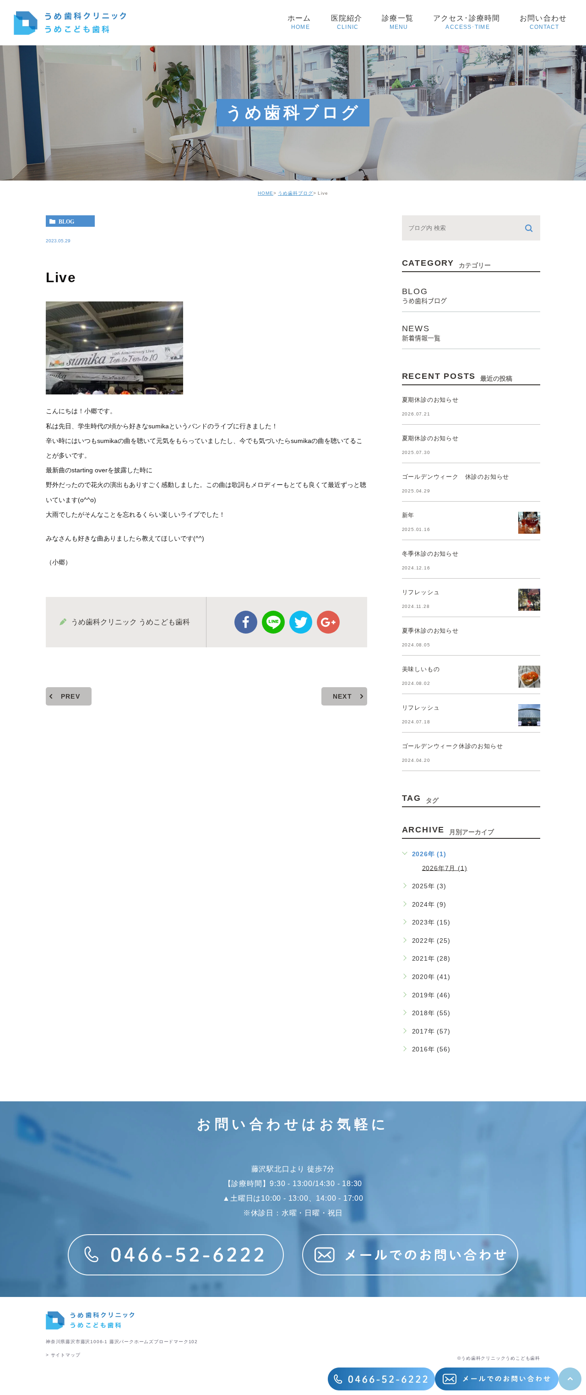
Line (273, 622)
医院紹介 (348, 22)
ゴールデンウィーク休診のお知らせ (452, 746)
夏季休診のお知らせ (430, 630)
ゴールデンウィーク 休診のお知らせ (456, 476)
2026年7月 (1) (444, 867)
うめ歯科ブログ (295, 193)
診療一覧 (399, 22)
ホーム (300, 22)
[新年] (529, 523)
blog (66, 221)
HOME (265, 193)
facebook (245, 622)
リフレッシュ (421, 592)
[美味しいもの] (529, 677)
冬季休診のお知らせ (430, 553)
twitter (300, 622)
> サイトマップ (63, 1354)
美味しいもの (421, 669)
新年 (408, 515)
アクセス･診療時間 (467, 22)
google (328, 622)
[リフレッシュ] (529, 600)
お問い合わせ (544, 22)
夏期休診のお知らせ (430, 399)
